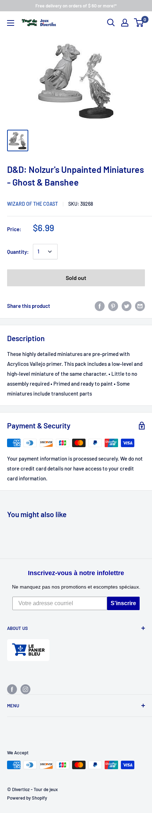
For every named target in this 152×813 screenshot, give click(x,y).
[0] (139, 22)
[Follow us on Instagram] (25, 689)
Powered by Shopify (27, 798)
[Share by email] (140, 305)
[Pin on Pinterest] (113, 305)
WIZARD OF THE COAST (32, 204)
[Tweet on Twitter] (126, 305)
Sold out (76, 277)
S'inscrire (123, 603)
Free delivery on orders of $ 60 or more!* (76, 5)
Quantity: (18, 251)
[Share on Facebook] (100, 305)
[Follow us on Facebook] (12, 689)
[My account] (124, 23)
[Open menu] (10, 23)
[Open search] (111, 23)
